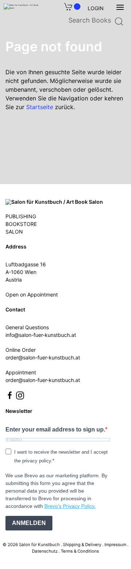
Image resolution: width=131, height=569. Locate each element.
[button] (120, 7)
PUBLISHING (20, 216)
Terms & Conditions (80, 551)
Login (96, 8)
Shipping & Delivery (82, 544)
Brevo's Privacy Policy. (70, 506)
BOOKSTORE (21, 224)
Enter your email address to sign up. (55, 429)
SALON (14, 231)
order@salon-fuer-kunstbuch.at (42, 357)
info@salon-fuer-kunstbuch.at (40, 335)
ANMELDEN (29, 523)
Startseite (39, 107)
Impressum (115, 544)
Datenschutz (44, 551)
